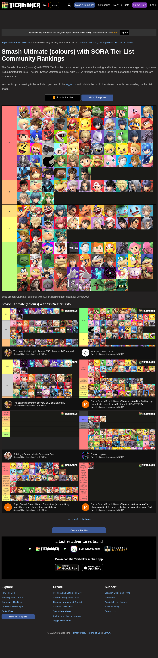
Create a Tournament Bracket (67, 602)
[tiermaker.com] (21, 5)
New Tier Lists (121, 5)
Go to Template (97, 97)
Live (45, 5)
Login (153, 5)
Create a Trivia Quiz (63, 606)
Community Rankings (12, 602)
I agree (124, 32)
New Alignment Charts (12, 597)
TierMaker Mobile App (12, 606)
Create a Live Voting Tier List (67, 593)
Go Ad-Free (139, 5)
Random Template (18, 616)
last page (86, 519)
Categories (104, 5)
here (114, 32)
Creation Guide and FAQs (117, 593)
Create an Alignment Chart (66, 597)
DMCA (107, 632)
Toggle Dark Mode (62, 620)
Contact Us (110, 611)
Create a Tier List (79, 530)
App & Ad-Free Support (116, 602)
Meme (55, 5)
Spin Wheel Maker (62, 611)
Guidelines (110, 597)
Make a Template (84, 5)
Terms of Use (95, 632)
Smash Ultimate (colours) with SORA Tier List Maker (106, 42)
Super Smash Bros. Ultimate (16, 42)
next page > (73, 519)
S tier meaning (112, 606)
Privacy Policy (79, 632)
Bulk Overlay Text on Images (67, 616)
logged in (71, 84)
